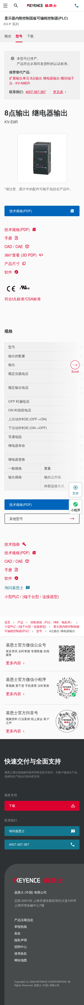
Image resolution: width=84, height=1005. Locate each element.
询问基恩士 (14, 587)
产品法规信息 (23, 919)
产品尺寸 (12, 263)
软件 (8, 272)
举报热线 (20, 926)
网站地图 (20, 960)
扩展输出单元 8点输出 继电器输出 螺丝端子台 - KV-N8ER (41, 81)
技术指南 (12, 544)
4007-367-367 (19, 844)
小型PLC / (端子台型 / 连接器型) (31, 596)
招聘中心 (20, 946)
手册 (8, 238)
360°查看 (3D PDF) (20, 255)
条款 (17, 933)
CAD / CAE (13, 246)
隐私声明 (20, 940)
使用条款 (20, 953)
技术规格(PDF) (17, 229)
